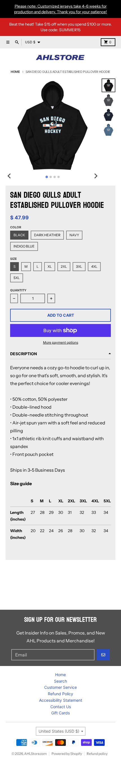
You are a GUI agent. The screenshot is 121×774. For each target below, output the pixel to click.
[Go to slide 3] (54, 177)
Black (19, 235)
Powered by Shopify (66, 754)
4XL (94, 266)
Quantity (18, 290)
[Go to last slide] (10, 176)
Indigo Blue (24, 246)
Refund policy (97, 754)
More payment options (60, 342)
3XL (79, 266)
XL (50, 266)
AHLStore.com (35, 754)
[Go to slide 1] (46, 177)
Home (15, 72)
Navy (74, 235)
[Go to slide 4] (58, 177)
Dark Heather (47, 235)
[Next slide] (95, 176)
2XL (64, 266)
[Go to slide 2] (51, 177)
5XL (17, 278)
